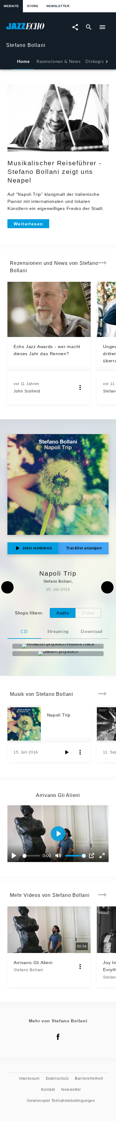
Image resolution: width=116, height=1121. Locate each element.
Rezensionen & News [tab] (58, 61)
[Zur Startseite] (32, 29)
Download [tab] (92, 631)
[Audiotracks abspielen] (66, 752)
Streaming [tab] (58, 631)
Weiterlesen (28, 223)
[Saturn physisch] (58, 653)
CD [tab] (24, 631)
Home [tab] (23, 61)
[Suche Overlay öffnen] (89, 27)
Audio (62, 612)
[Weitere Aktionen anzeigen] (80, 387)
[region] (58, 833)
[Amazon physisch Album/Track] (58, 646)
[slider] (32, 856)
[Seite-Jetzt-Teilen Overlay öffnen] (75, 27)
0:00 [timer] (47, 855)
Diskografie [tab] (97, 61)
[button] (58, 833)
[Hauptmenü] (102, 27)
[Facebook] (58, 1037)
